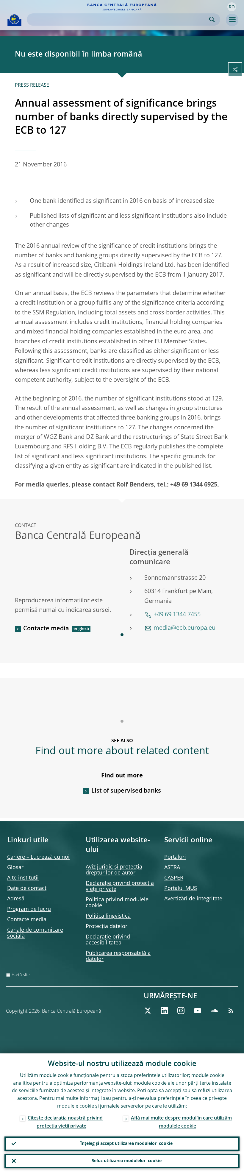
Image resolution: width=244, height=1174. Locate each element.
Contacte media (46, 629)
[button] (231, 6)
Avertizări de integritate (193, 899)
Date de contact (26, 888)
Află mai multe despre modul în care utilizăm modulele (181, 1122)
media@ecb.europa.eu (184, 628)
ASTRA (172, 867)
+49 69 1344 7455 (177, 615)
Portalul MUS (180, 888)
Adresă (15, 899)
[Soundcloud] (214, 1010)
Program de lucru (29, 909)
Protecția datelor (106, 926)
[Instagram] (181, 1010)
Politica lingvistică (108, 916)
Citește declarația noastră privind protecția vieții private (65, 1122)
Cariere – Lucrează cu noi (38, 857)
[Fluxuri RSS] (231, 1010)
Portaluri (175, 857)
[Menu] (232, 20)
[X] (147, 1010)
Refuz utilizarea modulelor (126, 1161)
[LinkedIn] (164, 1010)
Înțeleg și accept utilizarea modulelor (126, 1144)
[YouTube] (197, 1010)
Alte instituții (23, 878)
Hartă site (21, 975)
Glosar (15, 867)
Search (212, 19)
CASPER (173, 878)
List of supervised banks (126, 791)
